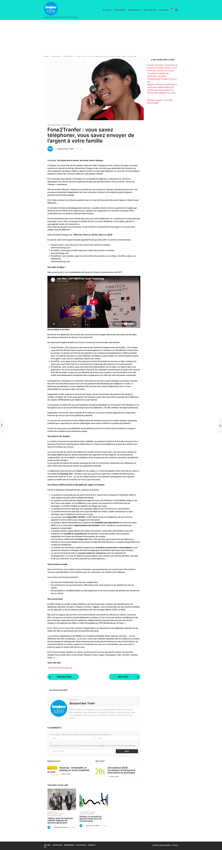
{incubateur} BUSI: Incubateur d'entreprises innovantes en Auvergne (121, 770)
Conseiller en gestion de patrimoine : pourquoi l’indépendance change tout (159, 76)
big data (93, 812)
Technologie (84, 812)
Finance (66, 125)
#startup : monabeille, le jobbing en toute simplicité (74, 769)
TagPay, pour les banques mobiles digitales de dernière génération (60, 820)
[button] (176, 10)
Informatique (52, 812)
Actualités (119, 10)
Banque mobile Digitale (55, 814)
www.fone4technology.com (59, 668)
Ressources (134, 10)
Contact (163, 10)
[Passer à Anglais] (172, 8)
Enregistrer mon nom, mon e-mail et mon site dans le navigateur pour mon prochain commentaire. (93, 745)
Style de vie (150, 10)
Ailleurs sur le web (163, 60)
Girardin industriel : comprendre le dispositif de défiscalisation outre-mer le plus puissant (162, 68)
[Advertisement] (111, 37)
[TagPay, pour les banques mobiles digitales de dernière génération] (61, 799)
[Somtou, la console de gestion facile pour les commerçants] (93, 799)
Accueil (107, 10)
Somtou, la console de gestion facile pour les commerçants (90, 818)
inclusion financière (58, 690)
